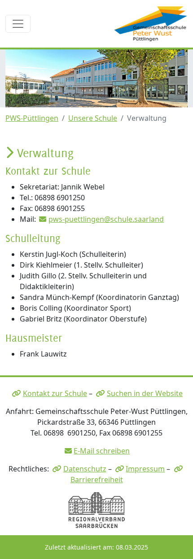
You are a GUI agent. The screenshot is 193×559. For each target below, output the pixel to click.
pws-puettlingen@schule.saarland (106, 219)
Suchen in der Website (145, 393)
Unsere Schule (92, 118)
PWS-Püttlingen (31, 118)
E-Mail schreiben (102, 451)
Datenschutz (84, 469)
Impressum (145, 469)
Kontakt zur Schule (55, 393)
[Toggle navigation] (18, 24)
